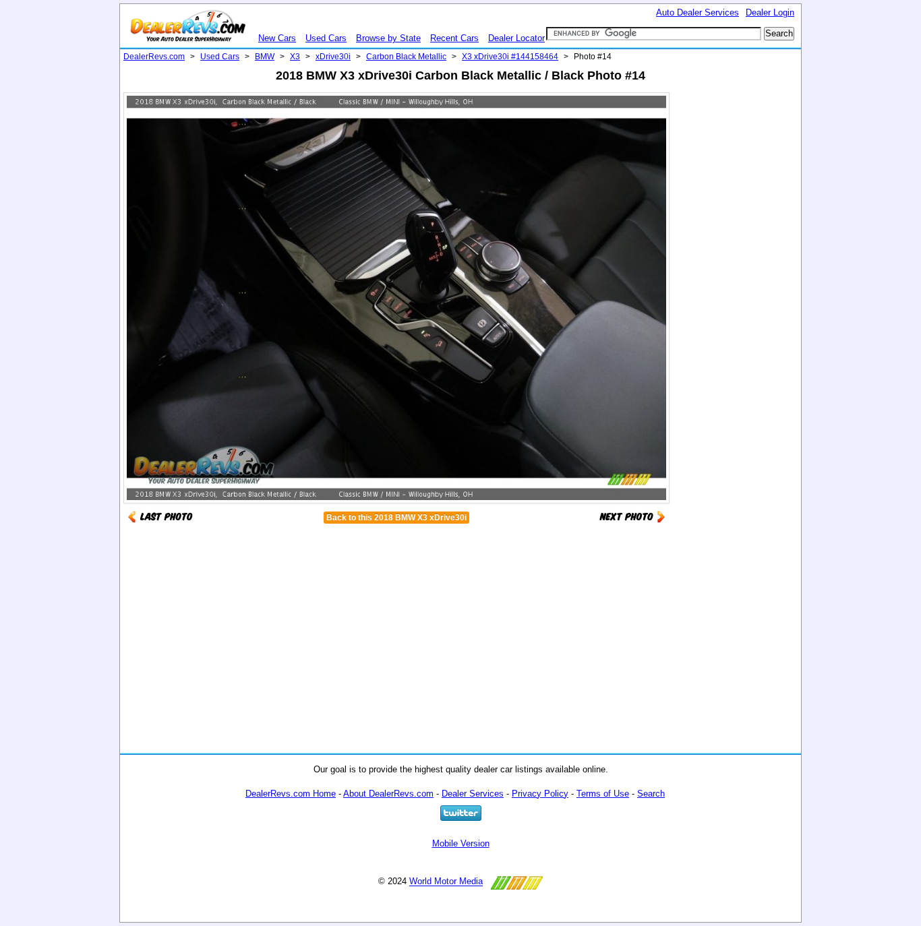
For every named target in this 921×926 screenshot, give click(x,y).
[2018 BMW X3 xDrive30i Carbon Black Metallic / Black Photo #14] (632, 516)
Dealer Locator (516, 38)
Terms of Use (602, 794)
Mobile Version (460, 843)
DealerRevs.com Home (290, 794)
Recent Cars (454, 38)
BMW (264, 56)
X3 (295, 56)
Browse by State (388, 38)
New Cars (277, 38)
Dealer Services (473, 794)
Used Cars (326, 38)
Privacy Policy (540, 794)
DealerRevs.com (154, 56)
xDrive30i (333, 56)
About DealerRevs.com (388, 794)
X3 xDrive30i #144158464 (510, 56)
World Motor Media (446, 882)
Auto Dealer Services (697, 12)
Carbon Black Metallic (406, 56)
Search (651, 794)
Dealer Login (770, 12)
